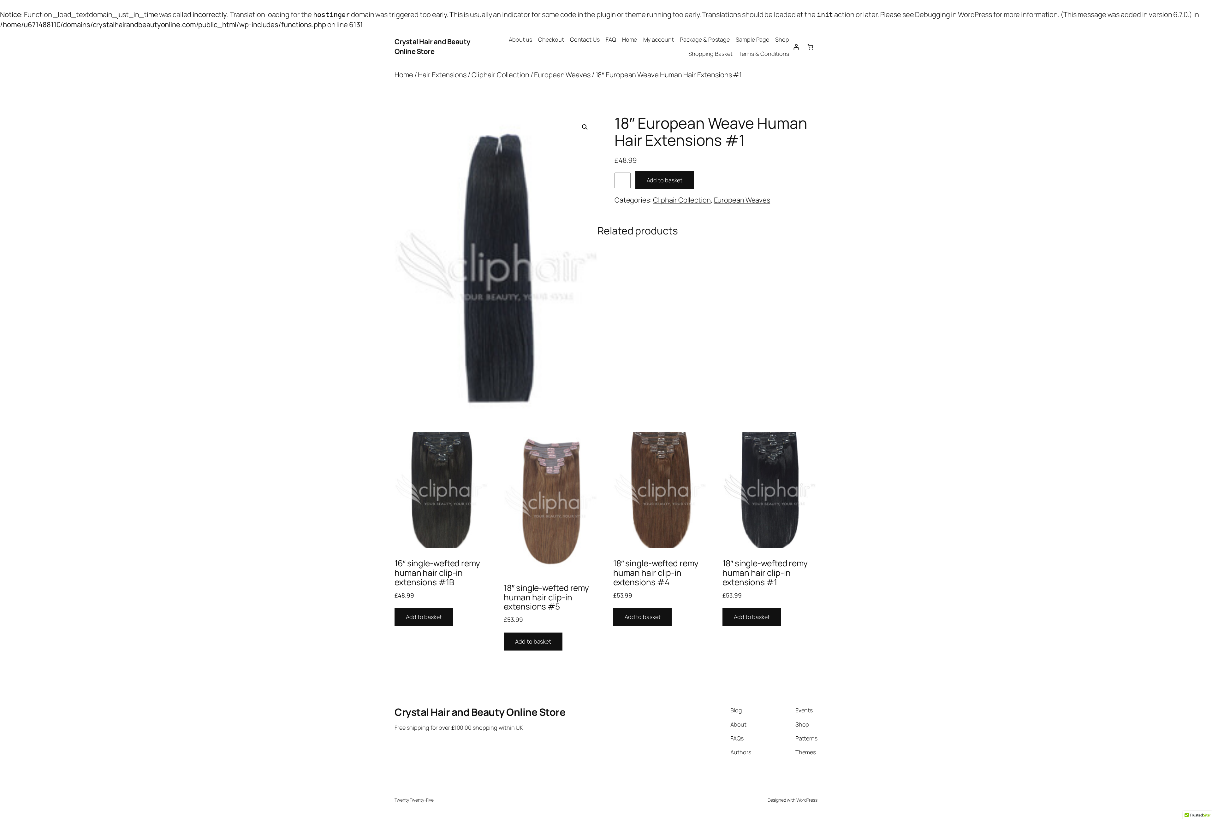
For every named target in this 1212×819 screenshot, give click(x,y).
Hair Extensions (442, 75)
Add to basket (665, 180)
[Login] (796, 47)
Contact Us (585, 39)
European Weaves (562, 75)
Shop (782, 39)
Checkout (551, 39)
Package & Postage (705, 39)
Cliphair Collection (500, 75)
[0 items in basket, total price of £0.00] (810, 47)
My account (658, 39)
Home (629, 39)
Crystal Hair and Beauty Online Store (432, 46)
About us (520, 39)
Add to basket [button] (424, 617)
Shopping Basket (710, 53)
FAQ (611, 39)
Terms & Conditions (764, 53)
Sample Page (752, 39)
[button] (585, 127)
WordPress (806, 800)
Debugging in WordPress (953, 14)
